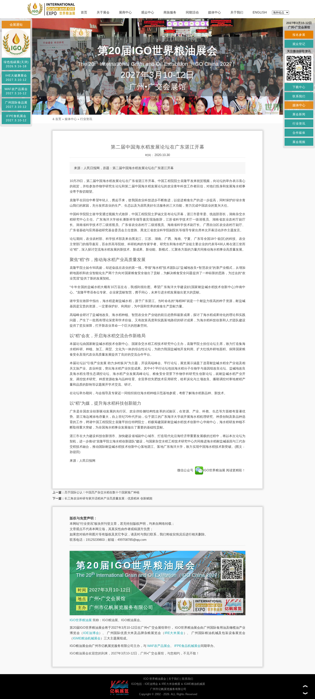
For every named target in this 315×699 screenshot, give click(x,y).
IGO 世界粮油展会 (154, 678)
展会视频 (298, 142)
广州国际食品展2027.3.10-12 (16, 104)
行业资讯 (86, 119)
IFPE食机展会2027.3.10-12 (16, 118)
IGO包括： (138, 683)
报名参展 (298, 34)
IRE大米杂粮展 (171, 683)
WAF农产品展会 (158, 646)
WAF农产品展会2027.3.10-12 (16, 91)
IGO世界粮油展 (214, 470)
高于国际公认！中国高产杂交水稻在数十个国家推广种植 (102, 492)
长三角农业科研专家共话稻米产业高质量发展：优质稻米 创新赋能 (108, 498)
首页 (84, 12)
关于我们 (236, 12)
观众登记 (298, 44)
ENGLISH (260, 12)
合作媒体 (298, 132)
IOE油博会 (91, 633)
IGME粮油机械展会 (86, 638)
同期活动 (192, 12)
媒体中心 (214, 12)
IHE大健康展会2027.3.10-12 (16, 77)
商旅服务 (170, 12)
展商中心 (125, 12)
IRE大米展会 (174, 633)
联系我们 (187, 678)
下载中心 (298, 87)
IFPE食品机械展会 (187, 646)
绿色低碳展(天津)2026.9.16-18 (16, 64)
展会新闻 (298, 114)
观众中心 (147, 12)
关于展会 (103, 12)
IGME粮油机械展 (194, 683)
